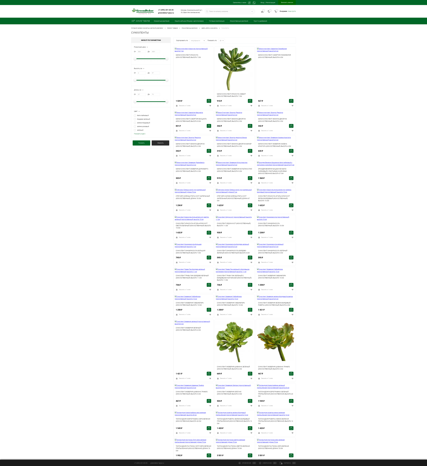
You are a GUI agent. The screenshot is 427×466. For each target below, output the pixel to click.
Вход (262, 2)
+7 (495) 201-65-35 (165, 10)
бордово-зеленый (143, 119)
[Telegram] (249, 2)
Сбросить (160, 143)
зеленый (140, 130)
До (149, 51)
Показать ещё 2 (139, 134)
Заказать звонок (287, 2)
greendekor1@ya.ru (166, 13)
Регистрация (270, 2)
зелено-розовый (143, 126)
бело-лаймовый (143, 115)
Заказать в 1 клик (184, 105)
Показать (141, 143)
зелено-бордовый (143, 123)
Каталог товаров (143, 21)
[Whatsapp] (254, 2)
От (135, 51)
